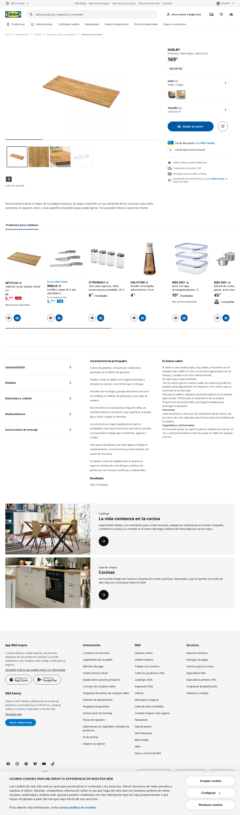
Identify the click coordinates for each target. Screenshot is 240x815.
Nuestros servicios (197, 653)
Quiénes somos (144, 653)
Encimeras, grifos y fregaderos (61, 34)
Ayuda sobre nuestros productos (102, 679)
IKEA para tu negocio (99, 3)
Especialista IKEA (196, 673)
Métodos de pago (93, 666)
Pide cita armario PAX (149, 3)
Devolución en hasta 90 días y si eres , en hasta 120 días (200, 180)
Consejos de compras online (99, 686)
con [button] (195, 143)
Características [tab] (15, 367)
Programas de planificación (201, 686)
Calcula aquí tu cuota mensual (190, 149)
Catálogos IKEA (144, 679)
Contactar (167, 3)
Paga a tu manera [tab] (174, 24)
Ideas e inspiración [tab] (117, 24)
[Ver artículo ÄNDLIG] (66, 259)
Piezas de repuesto (94, 719)
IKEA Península (143, 733)
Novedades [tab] (92, 24)
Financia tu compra (197, 693)
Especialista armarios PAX (201, 679)
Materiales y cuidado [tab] (18, 398)
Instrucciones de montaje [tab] (21, 429)
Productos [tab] (18, 24)
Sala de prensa (143, 726)
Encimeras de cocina (92, 34)
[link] (171, 94)
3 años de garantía (14, 185)
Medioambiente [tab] (15, 414)
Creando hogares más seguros (152, 713)
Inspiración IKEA (144, 686)
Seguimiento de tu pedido (97, 659)
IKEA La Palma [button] (18, 3)
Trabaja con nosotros (147, 666)
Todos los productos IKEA (149, 673)
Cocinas (37, 34)
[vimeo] (35, 764)
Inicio (7, 34)
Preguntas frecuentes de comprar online (106, 693)
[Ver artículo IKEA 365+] (191, 259)
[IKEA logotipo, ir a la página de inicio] (13, 14)
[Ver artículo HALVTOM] (150, 259)
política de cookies (83, 807)
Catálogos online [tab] (68, 24)
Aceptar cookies (211, 780)
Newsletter (141, 719)
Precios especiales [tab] (146, 24)
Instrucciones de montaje (97, 713)
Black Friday (141, 740)
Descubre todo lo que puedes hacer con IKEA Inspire (35, 670)
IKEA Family (80, 3)
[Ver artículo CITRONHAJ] (108, 259)
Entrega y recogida (197, 659)
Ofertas (139, 693)
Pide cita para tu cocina (124, 3)
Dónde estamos (144, 659)
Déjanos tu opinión (94, 743)
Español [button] (226, 3)
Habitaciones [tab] (44, 24)
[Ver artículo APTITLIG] (24, 259)
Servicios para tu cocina (199, 666)
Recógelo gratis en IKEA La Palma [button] (189, 173)
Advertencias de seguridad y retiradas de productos (106, 728)
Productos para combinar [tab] (22, 225)
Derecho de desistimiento (98, 699)
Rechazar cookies (211, 804)
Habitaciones (22, 34)
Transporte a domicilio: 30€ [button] (187, 168)
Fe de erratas (90, 737)
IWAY (137, 746)
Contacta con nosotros (96, 653)
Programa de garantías (96, 706)
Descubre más (13, 714)
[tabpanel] (162, 425)
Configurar (208, 792)
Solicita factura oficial (95, 673)
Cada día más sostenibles (149, 706)
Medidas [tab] (10, 382)
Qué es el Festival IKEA (148, 753)
